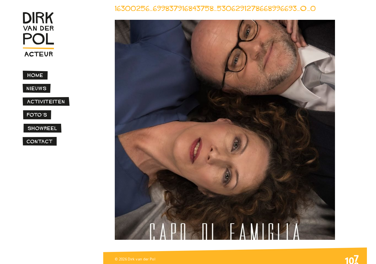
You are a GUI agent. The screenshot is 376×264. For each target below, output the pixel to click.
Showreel (42, 128)
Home (35, 75)
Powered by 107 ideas (351, 259)
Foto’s (37, 115)
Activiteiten (46, 101)
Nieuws (37, 88)
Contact (40, 141)
